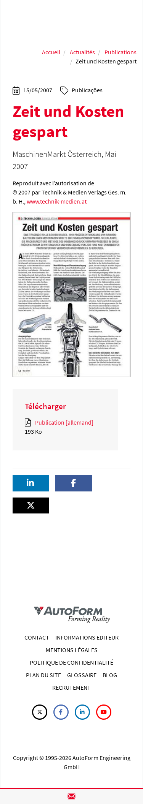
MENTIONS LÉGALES (72, 650)
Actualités (82, 52)
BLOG (110, 675)
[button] (31, 483)
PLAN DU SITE (43, 675)
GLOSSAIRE (81, 675)
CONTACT (36, 637)
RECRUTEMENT (71, 687)
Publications (120, 52)
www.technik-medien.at (57, 201)
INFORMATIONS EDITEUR (87, 637)
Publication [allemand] (63, 422)
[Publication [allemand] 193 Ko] (29, 422)
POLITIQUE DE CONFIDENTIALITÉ (71, 662)
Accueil (51, 52)
